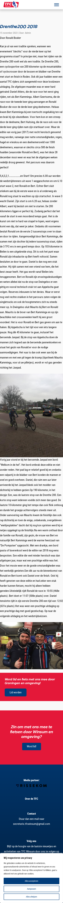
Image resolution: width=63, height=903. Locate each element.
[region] (31, 878)
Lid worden (16, 692)
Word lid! (31, 746)
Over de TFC (31, 798)
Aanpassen (31, 889)
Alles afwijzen (31, 897)
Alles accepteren (31, 881)
